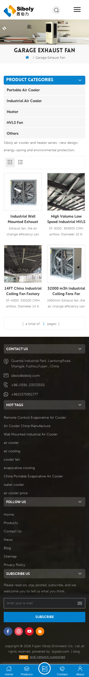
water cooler (14, 485)
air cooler (11, 443)
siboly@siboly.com (25, 375)
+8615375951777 (24, 394)
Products (11, 523)
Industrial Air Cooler (24, 100)
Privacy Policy (14, 565)
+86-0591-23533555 (28, 385)
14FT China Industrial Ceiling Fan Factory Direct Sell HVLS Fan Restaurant (23, 291)
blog (76, 651)
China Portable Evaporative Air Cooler (33, 476)
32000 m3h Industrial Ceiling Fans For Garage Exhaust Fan (66, 291)
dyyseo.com (60, 651)
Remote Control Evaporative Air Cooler (35, 417)
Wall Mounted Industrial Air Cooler (31, 434)
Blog (7, 548)
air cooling (12, 451)
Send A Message (44, 668)
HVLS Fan (15, 122)
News (8, 540)
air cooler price (16, 493)
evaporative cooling (19, 468)
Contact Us (13, 531)
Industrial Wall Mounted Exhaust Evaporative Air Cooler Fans (23, 219)
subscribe (44, 617)
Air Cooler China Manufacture (27, 426)
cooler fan (12, 459)
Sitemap (10, 556)
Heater (12, 111)
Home (9, 514)
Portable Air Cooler (23, 90)
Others (13, 133)
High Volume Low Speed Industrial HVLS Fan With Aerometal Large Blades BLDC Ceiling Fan (66, 219)
